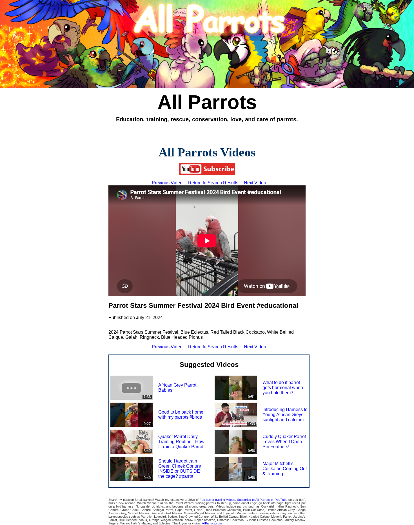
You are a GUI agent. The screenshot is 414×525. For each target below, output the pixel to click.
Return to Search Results (213, 182)
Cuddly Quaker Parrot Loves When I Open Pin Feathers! (284, 441)
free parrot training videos (217, 499)
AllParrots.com (212, 523)
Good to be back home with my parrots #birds (180, 414)
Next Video (255, 182)
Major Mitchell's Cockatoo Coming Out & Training (284, 468)
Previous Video (167, 182)
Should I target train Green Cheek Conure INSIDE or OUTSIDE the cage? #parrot (179, 469)
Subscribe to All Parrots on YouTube (262, 499)
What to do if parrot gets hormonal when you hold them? (282, 387)
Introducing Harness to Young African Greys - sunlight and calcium (285, 414)
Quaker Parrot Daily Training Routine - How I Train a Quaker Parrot (181, 441)
